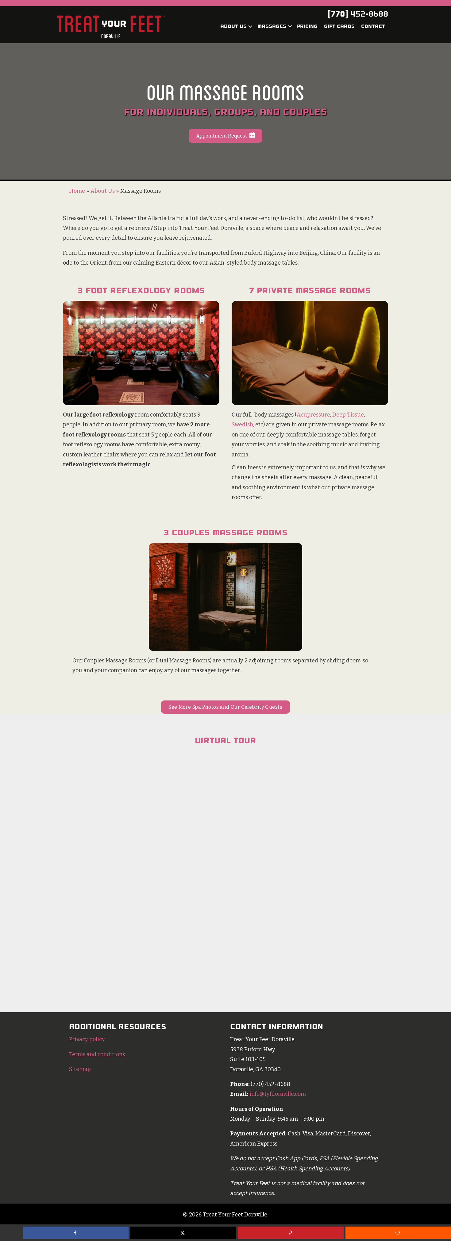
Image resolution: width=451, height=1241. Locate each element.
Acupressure (313, 414)
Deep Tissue (348, 414)
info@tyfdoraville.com (277, 1094)
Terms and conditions (97, 1054)
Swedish (242, 424)
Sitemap (80, 1069)
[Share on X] (183, 1233)
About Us (233, 26)
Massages (271, 26)
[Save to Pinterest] (291, 1233)
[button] (250, 26)
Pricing (307, 26)
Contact (373, 26)
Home (77, 191)
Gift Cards (339, 26)
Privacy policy (87, 1039)
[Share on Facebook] (76, 1233)
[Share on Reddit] (398, 1233)
